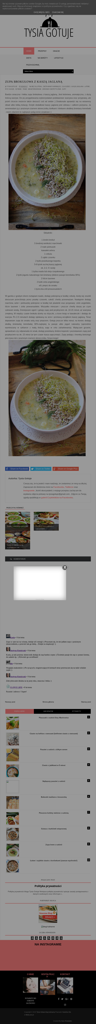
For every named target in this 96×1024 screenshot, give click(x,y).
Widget (42, 599)
